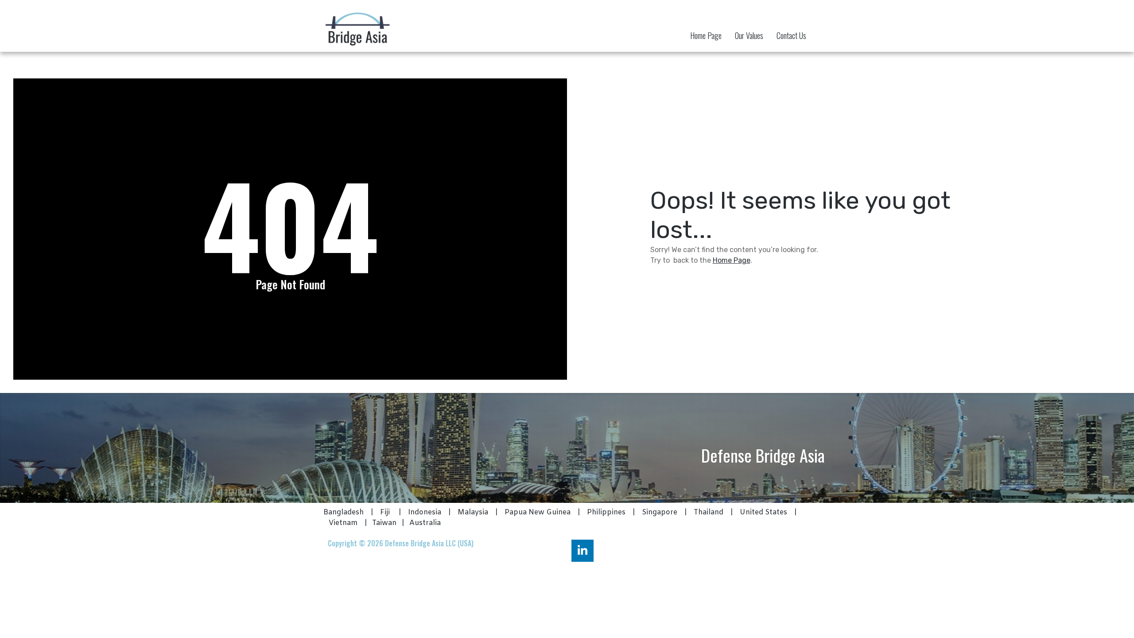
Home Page (706, 35)
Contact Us (791, 35)
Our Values (749, 35)
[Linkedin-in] (582, 551)
